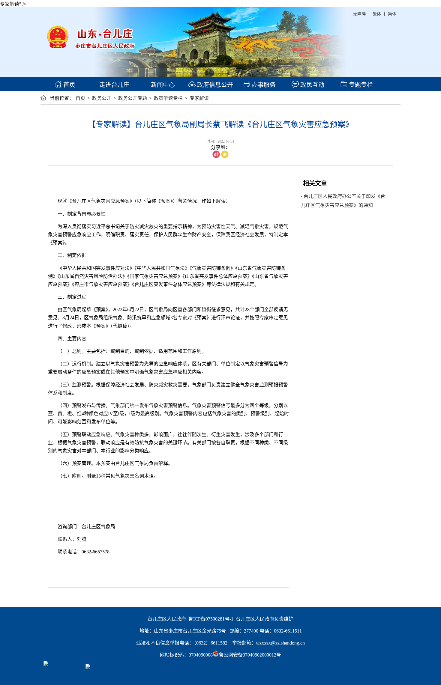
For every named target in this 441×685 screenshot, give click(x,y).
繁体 (377, 14)
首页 (68, 85)
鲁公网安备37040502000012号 (250, 654)
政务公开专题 (132, 98)
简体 (392, 14)
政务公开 (101, 98)
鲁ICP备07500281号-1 (210, 618)
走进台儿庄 (113, 85)
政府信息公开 (214, 85)
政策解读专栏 (168, 98)
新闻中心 (162, 85)
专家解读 (199, 98)
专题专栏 (360, 85)
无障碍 (359, 14)
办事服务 (263, 85)
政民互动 (311, 85)
